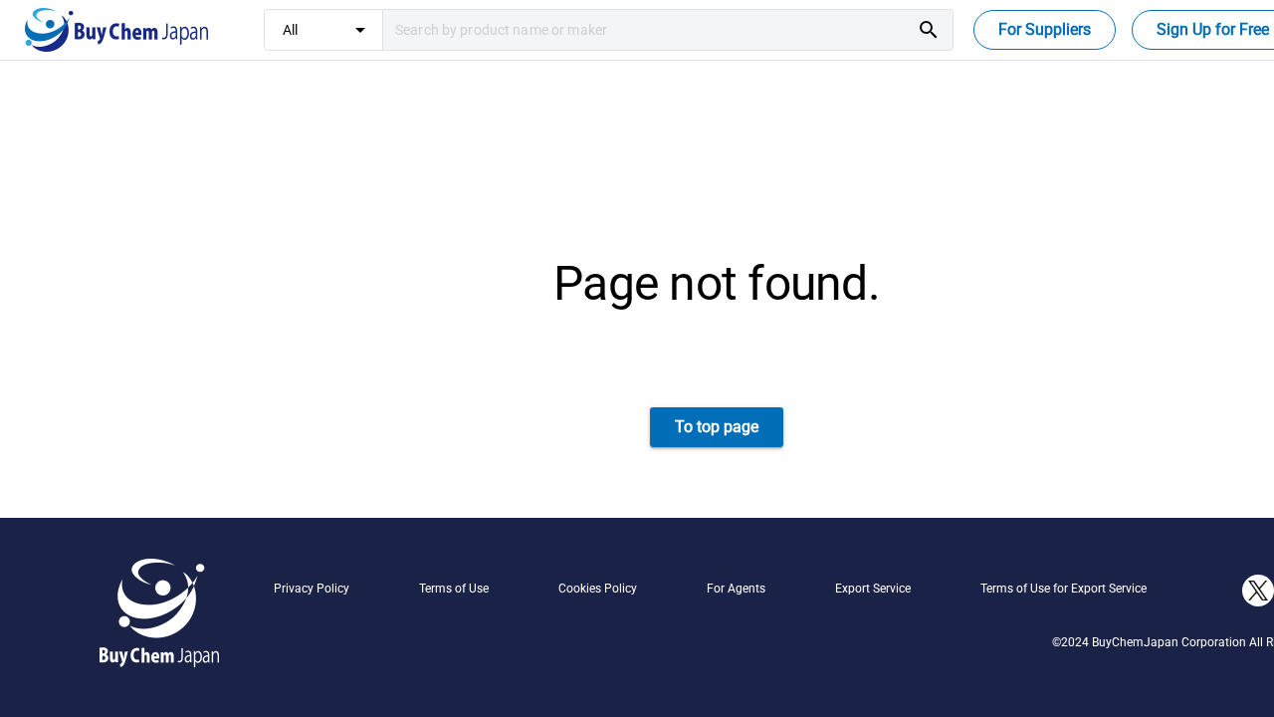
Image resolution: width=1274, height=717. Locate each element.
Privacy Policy (311, 589)
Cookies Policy (597, 589)
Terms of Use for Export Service (1063, 589)
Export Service (873, 589)
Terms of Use (454, 589)
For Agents (736, 589)
